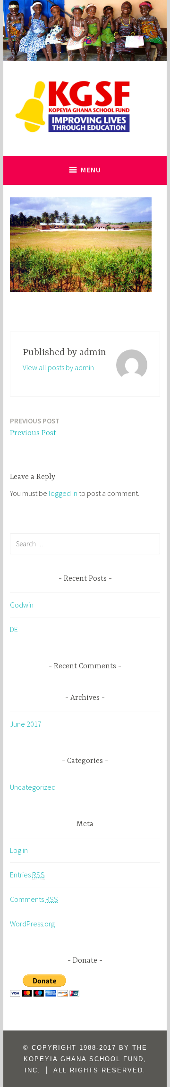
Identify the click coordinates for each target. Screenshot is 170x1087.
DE (14, 629)
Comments (34, 899)
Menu (91, 169)
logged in (63, 493)
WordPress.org (32, 923)
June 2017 (26, 724)
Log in (19, 850)
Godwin (22, 604)
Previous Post (35, 427)
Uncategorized (33, 787)
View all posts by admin (58, 367)
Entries (27, 874)
